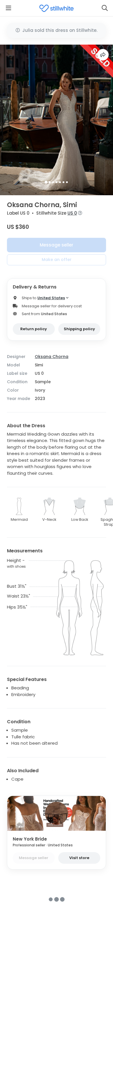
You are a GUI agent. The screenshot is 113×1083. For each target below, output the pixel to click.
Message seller (56, 245)
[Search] (104, 8)
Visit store (79, 858)
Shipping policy (79, 329)
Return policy (33, 329)
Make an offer (57, 259)
